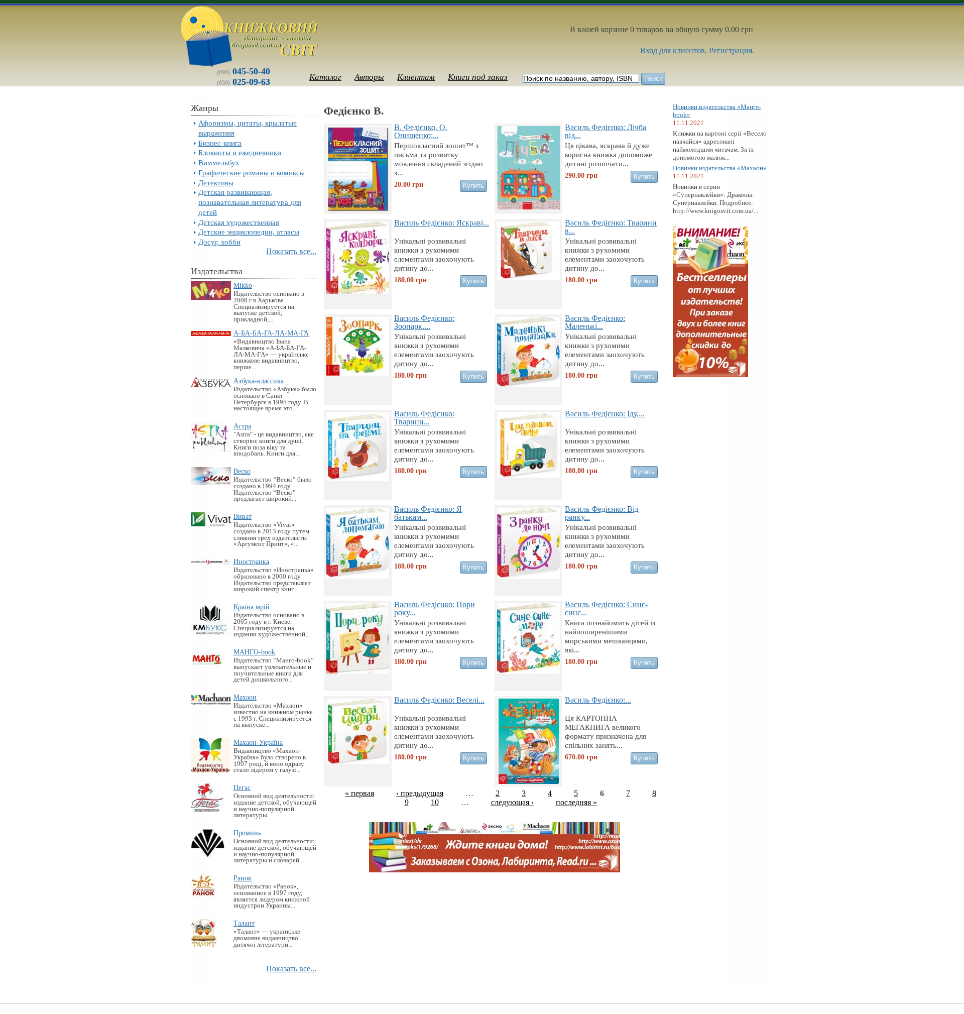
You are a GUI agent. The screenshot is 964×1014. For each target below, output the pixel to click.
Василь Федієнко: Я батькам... (428, 513)
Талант (244, 923)
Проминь (247, 833)
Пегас (242, 787)
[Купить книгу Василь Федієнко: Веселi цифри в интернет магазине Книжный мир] (357, 761)
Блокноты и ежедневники (239, 152)
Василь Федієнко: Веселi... (439, 700)
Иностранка (251, 561)
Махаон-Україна (258, 742)
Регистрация (730, 50)
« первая (359, 793)
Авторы (369, 77)
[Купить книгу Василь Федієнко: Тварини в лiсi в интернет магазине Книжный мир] (528, 277)
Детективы (215, 182)
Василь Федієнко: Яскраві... (441, 222)
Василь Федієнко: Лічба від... (605, 131)
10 (435, 802)
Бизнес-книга (220, 143)
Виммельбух (218, 162)
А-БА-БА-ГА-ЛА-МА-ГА (271, 333)
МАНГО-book (254, 652)
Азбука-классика (258, 381)
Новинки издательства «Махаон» (720, 168)
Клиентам (416, 77)
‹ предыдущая (419, 793)
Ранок (242, 878)
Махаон (245, 697)
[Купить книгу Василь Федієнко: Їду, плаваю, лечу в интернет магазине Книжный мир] (528, 475)
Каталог (325, 77)
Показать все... (291, 251)
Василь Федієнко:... (598, 700)
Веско (242, 471)
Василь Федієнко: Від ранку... (602, 513)
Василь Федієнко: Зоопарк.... (424, 322)
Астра (242, 426)
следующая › (512, 802)
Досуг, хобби (219, 242)
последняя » (576, 802)
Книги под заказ (478, 77)
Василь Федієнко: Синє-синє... (606, 608)
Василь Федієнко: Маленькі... (595, 322)
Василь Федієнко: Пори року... (434, 608)
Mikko (242, 285)
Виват (242, 516)
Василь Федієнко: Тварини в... (611, 226)
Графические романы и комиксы (251, 172)
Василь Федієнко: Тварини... (424, 417)
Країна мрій (251, 607)
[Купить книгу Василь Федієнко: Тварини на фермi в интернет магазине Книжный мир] (357, 478)
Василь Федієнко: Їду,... (605, 413)
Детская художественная (238, 222)
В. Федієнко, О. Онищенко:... (420, 131)
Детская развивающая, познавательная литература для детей (249, 202)
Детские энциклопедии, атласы (248, 232)
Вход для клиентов (672, 50)
